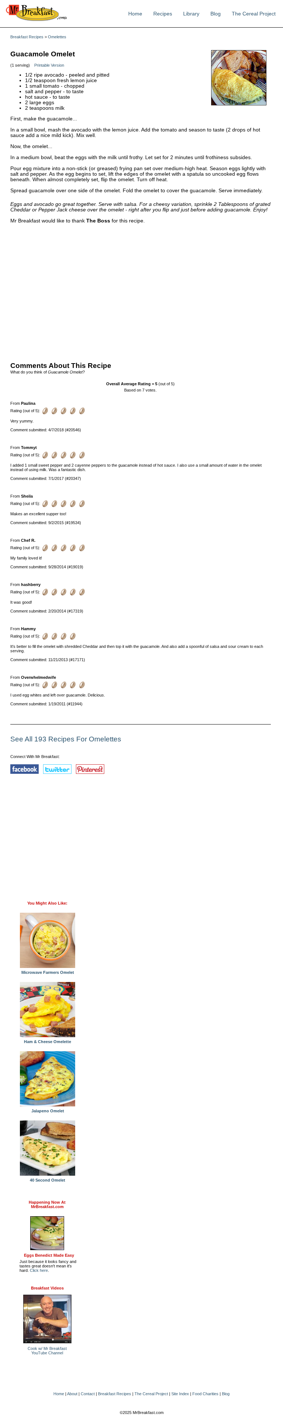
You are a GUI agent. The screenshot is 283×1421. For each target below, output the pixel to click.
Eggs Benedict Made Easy (49, 1255)
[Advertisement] (140, 291)
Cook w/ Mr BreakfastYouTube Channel (47, 1350)
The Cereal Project (254, 14)
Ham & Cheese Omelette (47, 1041)
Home (135, 14)
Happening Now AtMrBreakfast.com (47, 1204)
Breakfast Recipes (26, 37)
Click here (39, 1270)
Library (191, 14)
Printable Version (49, 65)
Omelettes (57, 37)
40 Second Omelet (47, 1180)
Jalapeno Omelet (47, 1111)
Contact (88, 1394)
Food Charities (205, 1394)
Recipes (162, 14)
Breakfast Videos (47, 1288)
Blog (215, 14)
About (72, 1394)
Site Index (180, 1394)
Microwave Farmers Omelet (47, 972)
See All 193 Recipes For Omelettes (65, 739)
